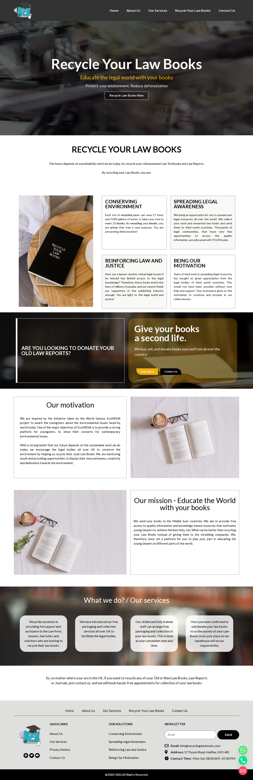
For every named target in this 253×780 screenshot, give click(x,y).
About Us (133, 10)
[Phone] (243, 760)
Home (114, 10)
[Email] (243, 770)
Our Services (157, 10)
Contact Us (227, 10)
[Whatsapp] (243, 750)
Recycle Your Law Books (193, 10)
